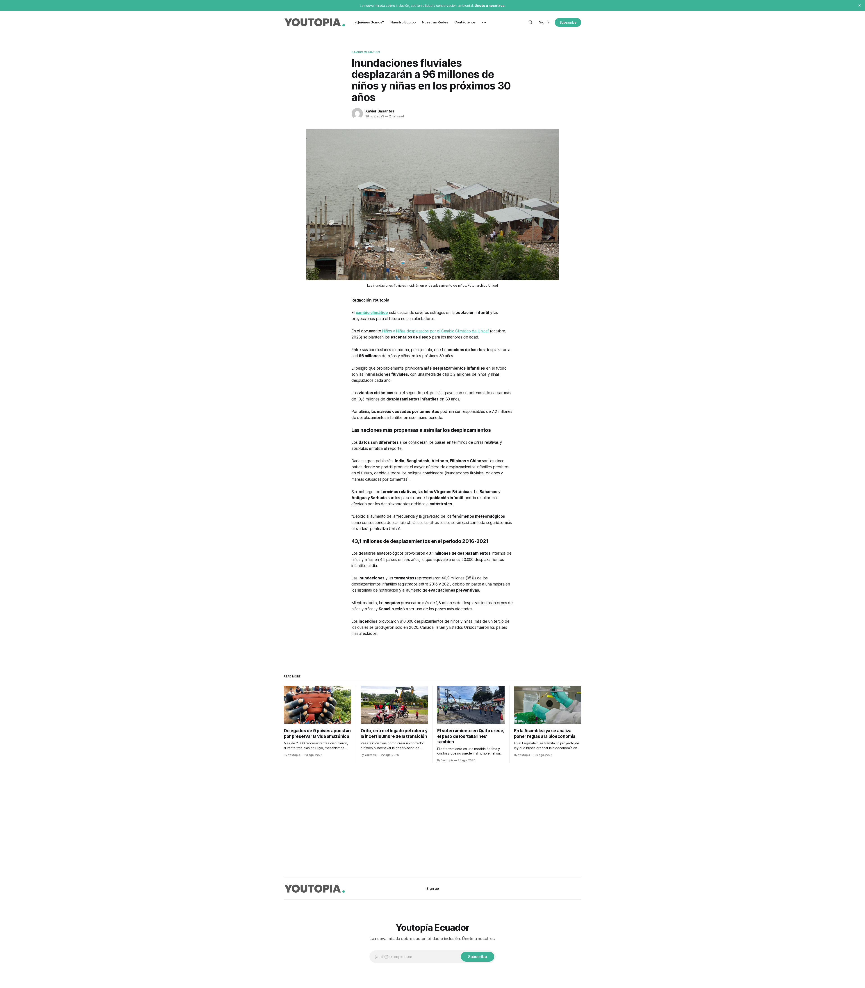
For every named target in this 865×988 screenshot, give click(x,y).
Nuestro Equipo (403, 22)
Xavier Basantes (379, 111)
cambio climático (372, 312)
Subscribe (568, 22)
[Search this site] (530, 22)
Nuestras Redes (435, 22)
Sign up (432, 888)
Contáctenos (465, 22)
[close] (859, 5)
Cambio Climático (365, 52)
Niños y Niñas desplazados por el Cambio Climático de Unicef (435, 331)
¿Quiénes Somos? (369, 22)
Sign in (544, 22)
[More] (484, 22)
